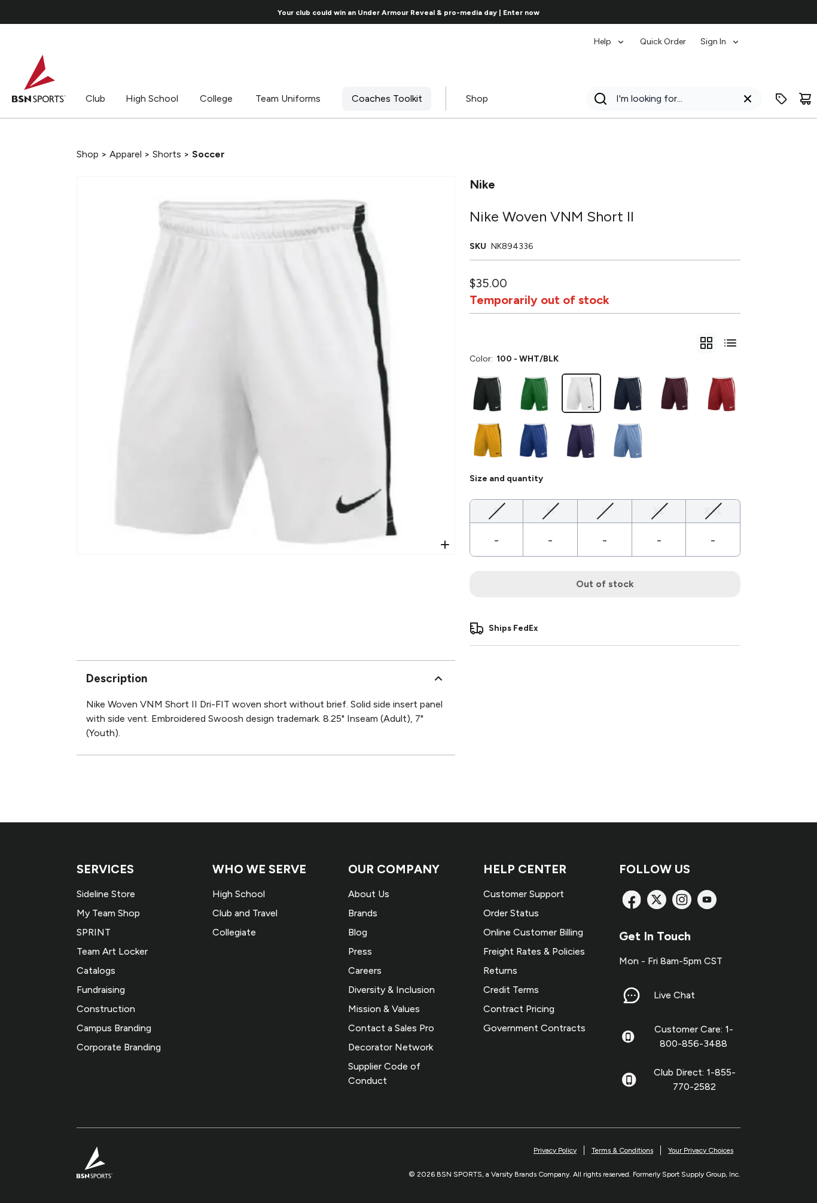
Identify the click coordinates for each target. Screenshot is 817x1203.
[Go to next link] (733, 12)
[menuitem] (610, 36)
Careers (365, 970)
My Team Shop (108, 913)
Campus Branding (114, 1028)
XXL (713, 511)
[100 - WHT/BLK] (581, 393)
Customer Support (523, 894)
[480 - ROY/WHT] (534, 439)
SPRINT (94, 932)
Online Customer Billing (533, 932)
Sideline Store (106, 894)
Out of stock (605, 584)
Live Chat (674, 995)
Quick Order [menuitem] (663, 42)
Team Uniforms (288, 98)
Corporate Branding (119, 1047)
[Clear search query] (747, 99)
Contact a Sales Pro (391, 1028)
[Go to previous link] (84, 12)
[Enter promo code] (781, 99)
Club (95, 98)
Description (116, 678)
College (216, 98)
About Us (368, 894)
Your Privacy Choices (700, 1150)
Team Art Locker (112, 951)
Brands (362, 913)
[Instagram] (681, 899)
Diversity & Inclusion (391, 989)
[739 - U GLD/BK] (488, 439)
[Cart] (805, 99)
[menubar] (667, 36)
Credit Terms (511, 989)
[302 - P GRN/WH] (534, 393)
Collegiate (234, 932)
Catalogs (96, 970)
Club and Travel (245, 913)
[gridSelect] (706, 343)
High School (152, 98)
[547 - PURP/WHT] (581, 439)
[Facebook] (631, 899)
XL (659, 511)
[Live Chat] (631, 995)
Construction (106, 1008)
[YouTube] (707, 899)
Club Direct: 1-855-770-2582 (695, 1079)
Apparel (125, 154)
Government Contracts (534, 1028)
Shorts (167, 154)
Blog (357, 932)
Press (360, 951)
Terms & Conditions (622, 1150)
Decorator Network (390, 1047)
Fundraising (101, 989)
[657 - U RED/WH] (721, 393)
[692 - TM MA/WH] (675, 393)
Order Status (511, 913)
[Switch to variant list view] (730, 343)
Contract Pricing (518, 1008)
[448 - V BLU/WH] (628, 439)
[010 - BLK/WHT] (488, 393)
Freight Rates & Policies (534, 951)
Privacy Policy (555, 1150)
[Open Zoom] (445, 544)
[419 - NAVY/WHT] (628, 393)
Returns (500, 970)
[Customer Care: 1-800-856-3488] (628, 1036)
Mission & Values (384, 1008)
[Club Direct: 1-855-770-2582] (629, 1079)
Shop (477, 98)
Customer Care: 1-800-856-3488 (693, 1036)
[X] (656, 899)
